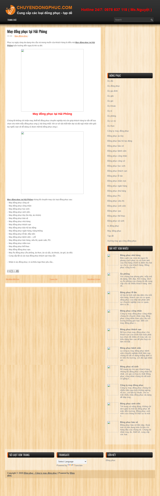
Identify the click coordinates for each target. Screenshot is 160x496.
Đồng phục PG (114, 196)
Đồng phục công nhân (117, 156)
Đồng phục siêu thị (115, 201)
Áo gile (110, 96)
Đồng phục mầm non (116, 181)
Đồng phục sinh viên (116, 206)
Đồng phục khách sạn (117, 171)
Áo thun (110, 126)
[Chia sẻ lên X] (14, 271)
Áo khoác (111, 106)
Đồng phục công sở (116, 161)
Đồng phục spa (114, 211)
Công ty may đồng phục (118, 131)
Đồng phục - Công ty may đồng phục (40, 473)
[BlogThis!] (11, 271)
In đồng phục (113, 226)
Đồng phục (110, 460)
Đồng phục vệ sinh (115, 221)
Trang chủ (11, 19)
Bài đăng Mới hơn (12, 279)
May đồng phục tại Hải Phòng (27, 31)
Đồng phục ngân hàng (117, 186)
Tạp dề (110, 236)
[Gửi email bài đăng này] (8, 271)
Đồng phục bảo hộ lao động (119, 141)
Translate (78, 465)
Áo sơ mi (111, 121)
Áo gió (110, 101)
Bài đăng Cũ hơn (94, 279)
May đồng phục (21, 36)
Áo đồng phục (113, 86)
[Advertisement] (130, 50)
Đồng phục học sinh (116, 166)
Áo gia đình (112, 91)
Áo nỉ (109, 111)
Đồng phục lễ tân (115, 176)
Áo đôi (110, 81)
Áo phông (111, 116)
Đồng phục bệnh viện (116, 151)
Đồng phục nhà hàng (116, 191)
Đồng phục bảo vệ (115, 146)
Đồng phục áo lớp (115, 136)
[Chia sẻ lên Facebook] (17, 271)
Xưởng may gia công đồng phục (122, 241)
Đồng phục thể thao (116, 216)
